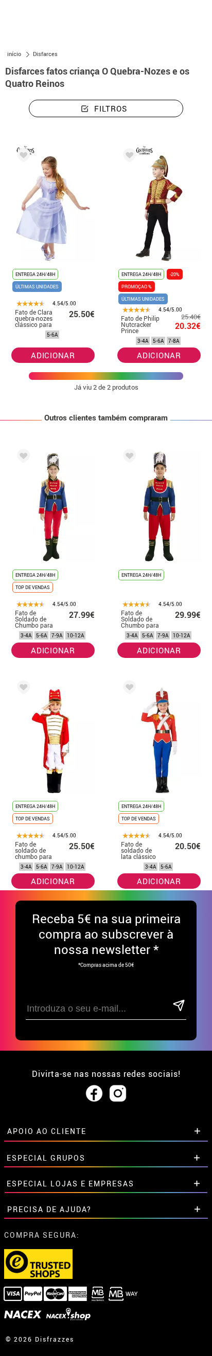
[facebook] (94, 1094)
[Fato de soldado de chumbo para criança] (21, 689)
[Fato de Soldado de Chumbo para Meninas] (21, 457)
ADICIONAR (53, 355)
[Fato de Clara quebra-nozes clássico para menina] (21, 157)
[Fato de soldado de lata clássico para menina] (127, 689)
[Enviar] (178, 1006)
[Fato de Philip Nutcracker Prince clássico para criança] (127, 157)
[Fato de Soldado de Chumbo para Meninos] (127, 457)
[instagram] (118, 1094)
